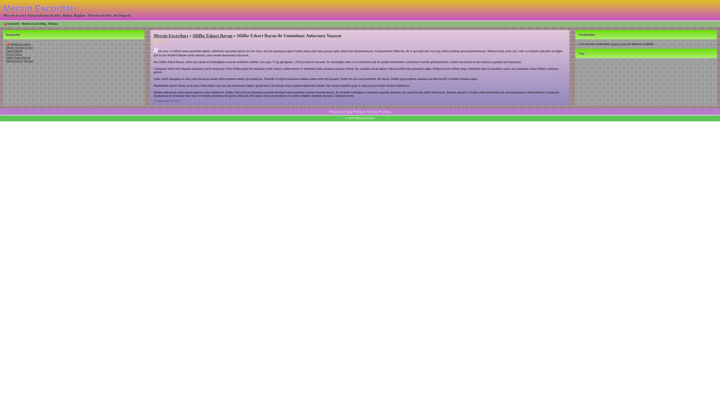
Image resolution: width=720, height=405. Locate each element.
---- (162, 41)
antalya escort (619, 44)
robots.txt (372, 111)
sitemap (386, 111)
